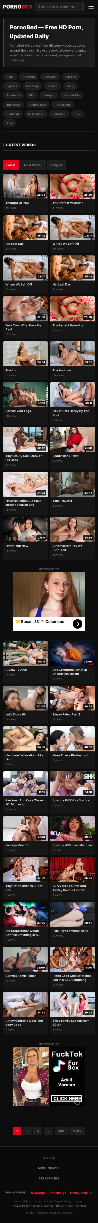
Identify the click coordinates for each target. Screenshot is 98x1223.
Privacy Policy (21, 1205)
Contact (81, 1205)
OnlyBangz (37, 1193)
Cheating (32, 86)
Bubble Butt (37, 104)
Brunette (29, 77)
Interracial (13, 104)
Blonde (52, 86)
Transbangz (57, 1193)
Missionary (35, 114)
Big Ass (11, 86)
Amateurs (13, 95)
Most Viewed (33, 165)
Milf (31, 95)
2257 (70, 1205)
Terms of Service (43, 1205)
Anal (9, 123)
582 (61, 1131)
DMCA (60, 1205)
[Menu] (91, 6)
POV (77, 114)
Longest (56, 165)
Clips (10, 77)
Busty (70, 86)
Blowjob (49, 95)
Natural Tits (72, 95)
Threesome (63, 104)
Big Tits (70, 77)
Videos (49, 1158)
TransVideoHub (80, 1193)
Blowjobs (50, 77)
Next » (77, 1131)
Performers (49, 1178)
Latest (10, 165)
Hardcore (58, 114)
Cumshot (12, 114)
